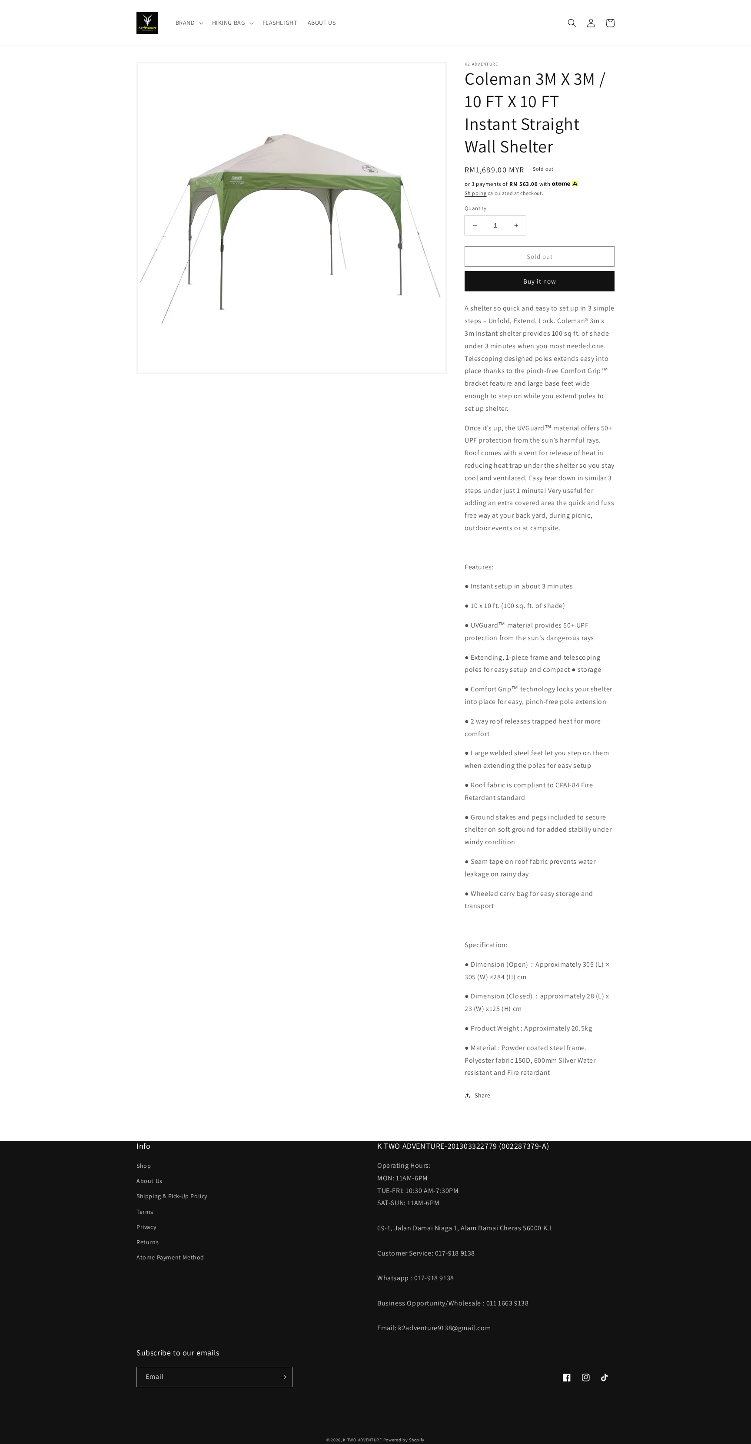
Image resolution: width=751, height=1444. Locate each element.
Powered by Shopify (404, 1440)
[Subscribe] (282, 1377)
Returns (147, 1242)
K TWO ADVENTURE (362, 1440)
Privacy (146, 1227)
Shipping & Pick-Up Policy (171, 1196)
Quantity (475, 208)
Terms (144, 1212)
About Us (149, 1181)
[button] (188, 22)
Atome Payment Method (170, 1257)
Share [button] (483, 1095)
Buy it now (539, 281)
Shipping (476, 193)
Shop (143, 1166)
